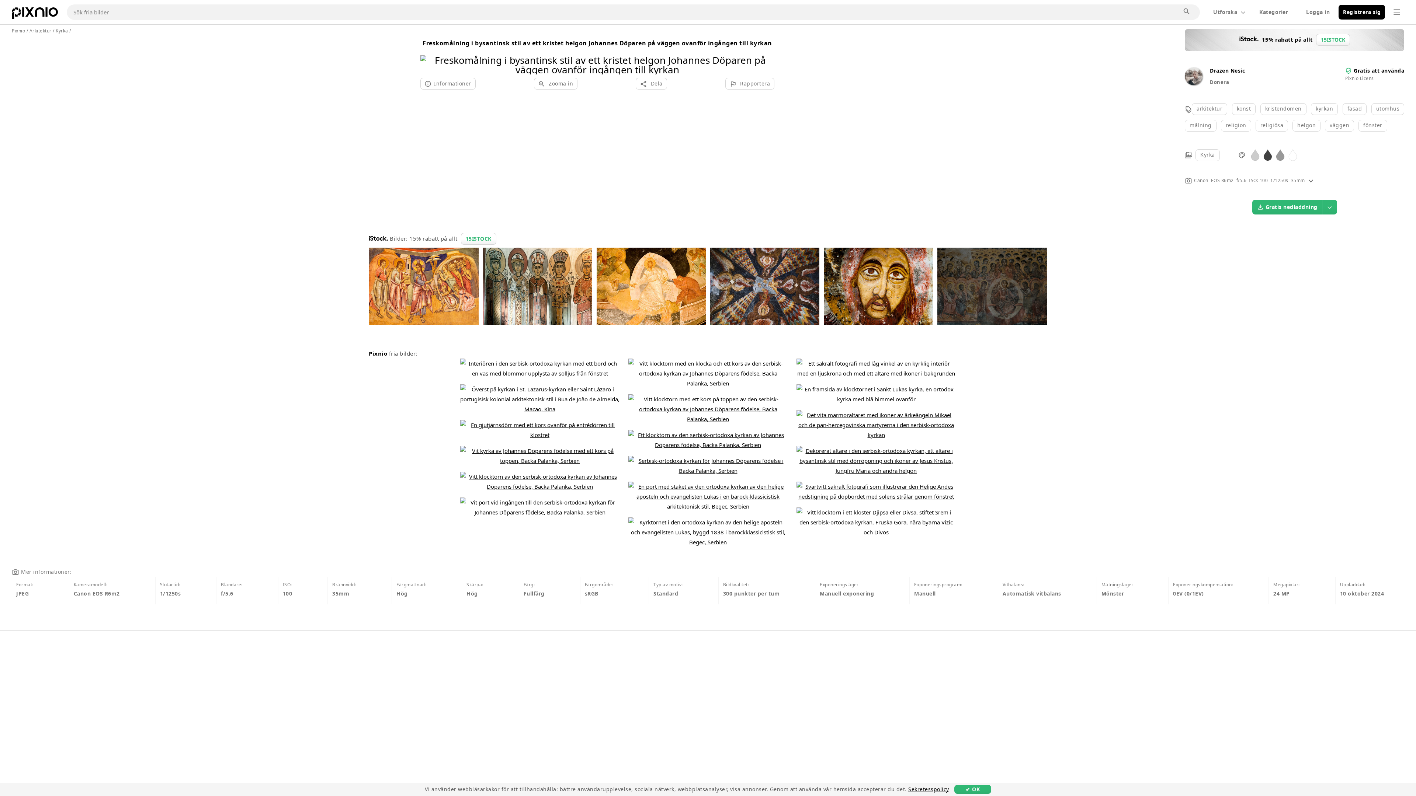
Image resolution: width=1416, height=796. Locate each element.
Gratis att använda (1379, 70)
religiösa (1272, 125)
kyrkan (1324, 108)
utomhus (1388, 108)
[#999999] (1280, 154)
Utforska (1225, 11)
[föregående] (428, 55)
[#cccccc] (1255, 154)
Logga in (1318, 11)
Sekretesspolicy (928, 789)
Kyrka (1207, 154)
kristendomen (1283, 108)
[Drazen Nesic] (1193, 83)
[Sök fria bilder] (1187, 12)
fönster (1372, 125)
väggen (1339, 125)
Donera (1219, 82)
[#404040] (1268, 154)
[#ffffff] (1293, 154)
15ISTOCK (479, 238)
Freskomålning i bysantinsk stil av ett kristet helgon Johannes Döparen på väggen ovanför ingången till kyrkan (597, 43)
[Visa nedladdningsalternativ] (1329, 207)
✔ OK (973, 789)
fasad (1354, 108)
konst (1244, 108)
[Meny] (1396, 12)
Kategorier (1273, 11)
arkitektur (1209, 108)
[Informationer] (1311, 180)
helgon (1306, 125)
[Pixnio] (35, 14)
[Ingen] (766, 55)
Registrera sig (1362, 11)
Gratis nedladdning (1292, 206)
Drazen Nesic (1227, 70)
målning (1201, 125)
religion (1236, 125)
